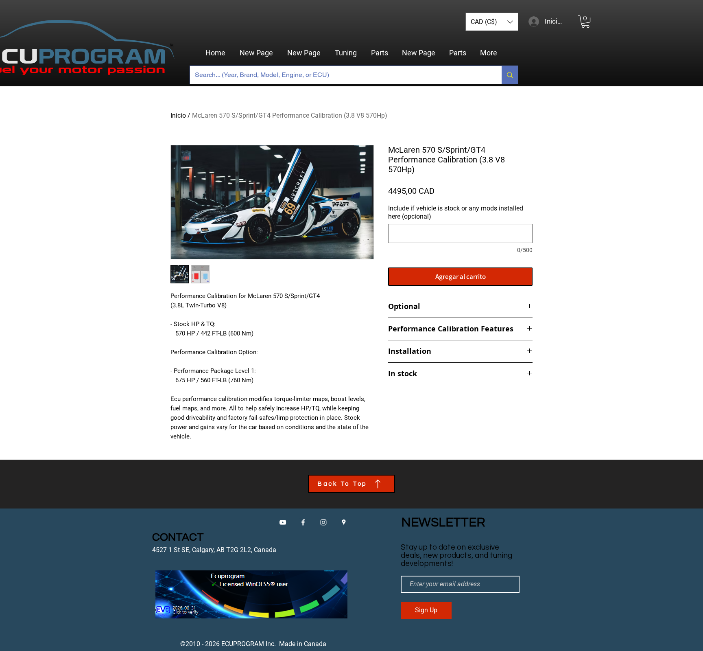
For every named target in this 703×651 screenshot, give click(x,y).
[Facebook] (303, 522)
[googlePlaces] (344, 522)
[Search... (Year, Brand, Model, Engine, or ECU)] (509, 75)
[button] (491, 22)
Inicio (178, 115)
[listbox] (491, 22)
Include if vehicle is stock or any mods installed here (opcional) (455, 212)
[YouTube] (283, 522)
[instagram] (323, 522)
